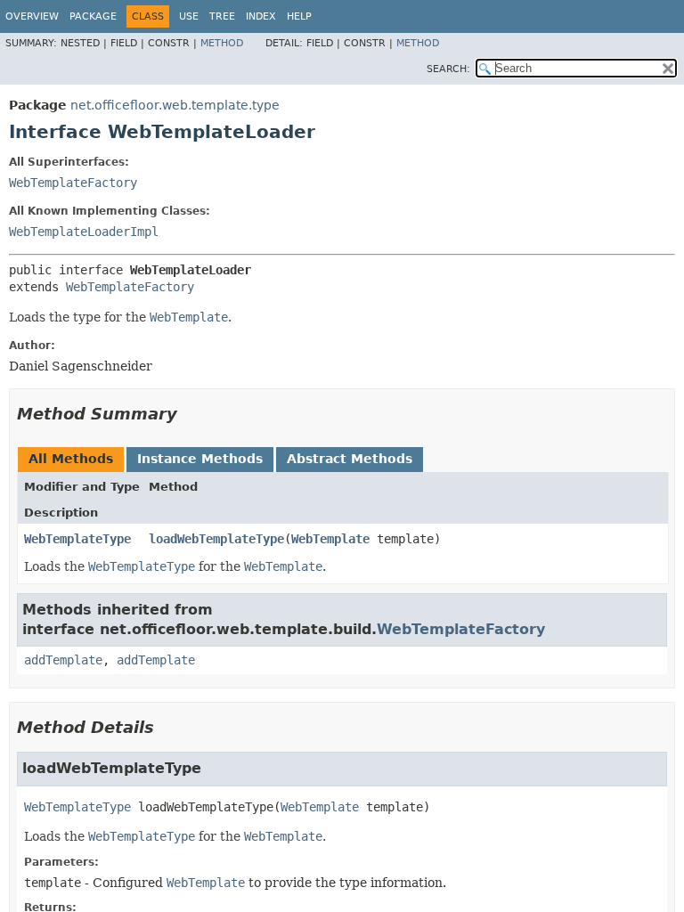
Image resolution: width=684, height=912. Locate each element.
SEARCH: (448, 69)
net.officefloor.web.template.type (175, 105)
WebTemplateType (77, 539)
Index (261, 16)
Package (93, 16)
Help (299, 16)
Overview (32, 16)
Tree (222, 16)
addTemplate (63, 660)
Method (221, 43)
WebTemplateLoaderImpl (84, 231)
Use (189, 16)
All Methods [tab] (70, 459)
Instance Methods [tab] (200, 459)
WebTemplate (330, 539)
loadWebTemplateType (216, 539)
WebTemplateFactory (73, 182)
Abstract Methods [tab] (349, 459)
